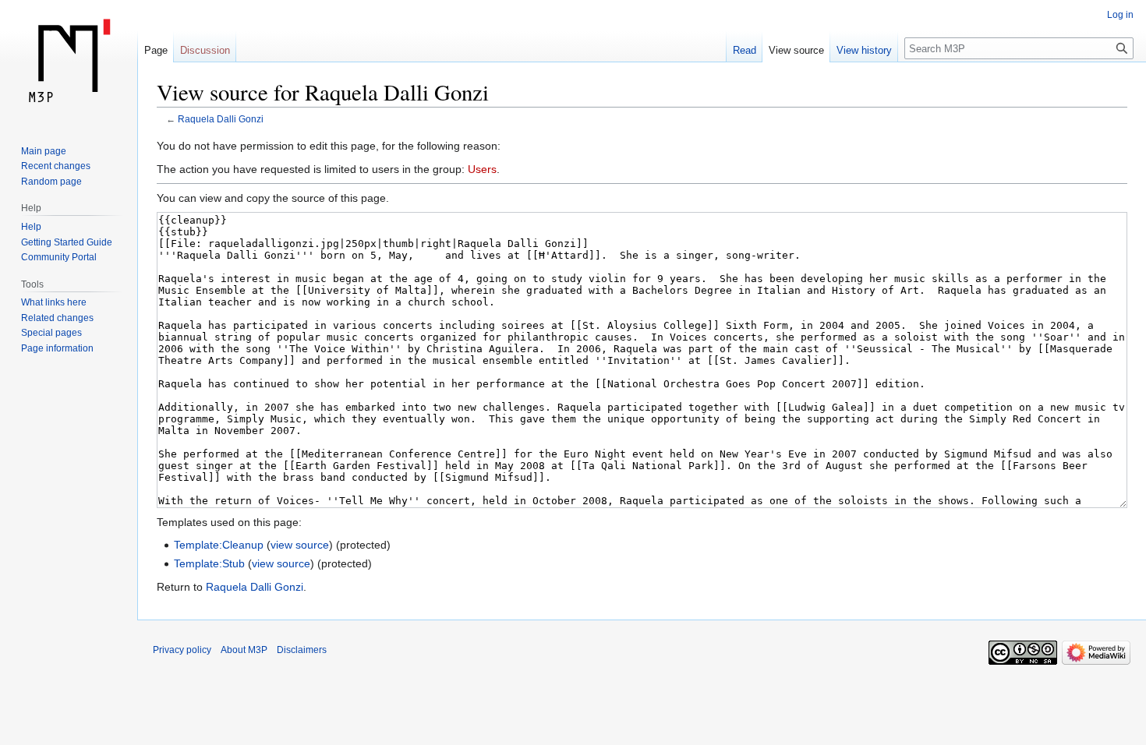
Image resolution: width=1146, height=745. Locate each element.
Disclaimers (302, 649)
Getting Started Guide (66, 242)
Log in (1120, 14)
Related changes (57, 317)
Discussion (205, 50)
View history (864, 50)
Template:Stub (209, 563)
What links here (54, 302)
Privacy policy (182, 649)
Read (744, 50)
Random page (51, 181)
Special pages (51, 332)
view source (300, 544)
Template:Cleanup (219, 544)
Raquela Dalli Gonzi (221, 119)
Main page (43, 151)
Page (156, 50)
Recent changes (55, 166)
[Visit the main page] (68, 62)
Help (31, 226)
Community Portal (59, 257)
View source (796, 50)
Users (482, 169)
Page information (57, 348)
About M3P (244, 649)
